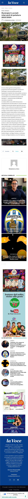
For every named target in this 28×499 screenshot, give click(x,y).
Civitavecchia (14, 254)
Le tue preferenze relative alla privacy (15, 494)
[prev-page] (2, 264)
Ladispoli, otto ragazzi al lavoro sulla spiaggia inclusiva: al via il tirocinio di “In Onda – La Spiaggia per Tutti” (14, 202)
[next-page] (5, 264)
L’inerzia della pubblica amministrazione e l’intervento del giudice (16, 383)
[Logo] (13, 2)
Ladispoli (13, 198)
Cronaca (10, 8)
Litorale (12, 369)
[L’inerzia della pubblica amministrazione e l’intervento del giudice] (5, 382)
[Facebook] (10, 479)
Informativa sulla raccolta (9, 497)
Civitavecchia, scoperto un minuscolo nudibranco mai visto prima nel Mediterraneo (14, 257)
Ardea (11, 380)
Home (2, 8)
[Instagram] (14, 479)
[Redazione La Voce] (2, 20)
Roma (6, 8)
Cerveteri (14, 226)
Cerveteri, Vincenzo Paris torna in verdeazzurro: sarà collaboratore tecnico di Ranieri (14, 230)
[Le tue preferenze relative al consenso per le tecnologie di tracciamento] (25, 496)
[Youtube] (18, 479)
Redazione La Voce (10, 20)
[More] (21, 151)
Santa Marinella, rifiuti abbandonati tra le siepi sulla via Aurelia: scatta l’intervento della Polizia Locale (18, 373)
